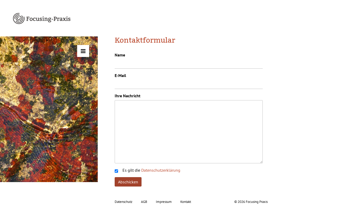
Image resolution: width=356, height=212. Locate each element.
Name (120, 54)
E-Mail (120, 75)
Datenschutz (123, 202)
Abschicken (128, 181)
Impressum (164, 202)
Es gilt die (151, 170)
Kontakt (185, 202)
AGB (144, 202)
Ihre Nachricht (127, 95)
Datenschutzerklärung (160, 170)
